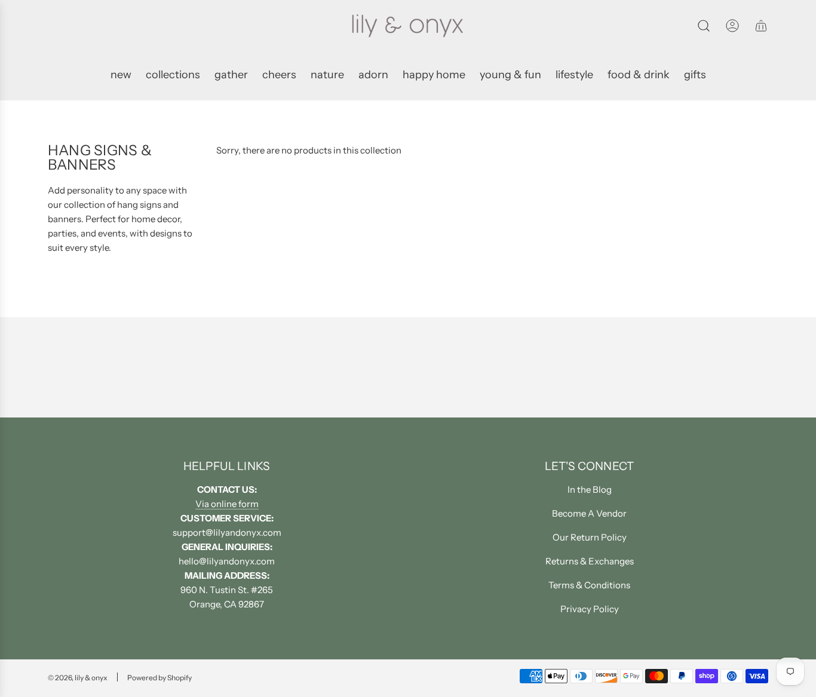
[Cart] (761, 25)
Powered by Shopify (159, 677)
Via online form (227, 503)
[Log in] (732, 25)
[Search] (703, 25)
